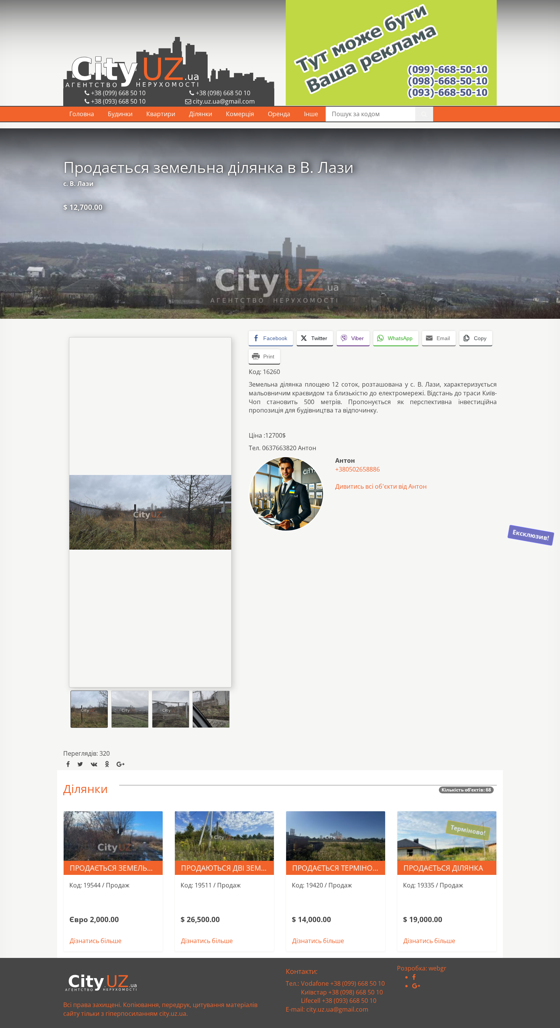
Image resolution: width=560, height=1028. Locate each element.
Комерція (240, 114)
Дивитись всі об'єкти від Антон (381, 486)
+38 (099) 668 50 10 (118, 93)
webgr (437, 968)
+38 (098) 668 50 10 (222, 93)
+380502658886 (357, 469)
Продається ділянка (443, 868)
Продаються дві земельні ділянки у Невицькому (227, 868)
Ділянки (200, 114)
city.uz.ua (172, 1013)
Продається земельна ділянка (116, 868)
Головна (81, 114)
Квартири (160, 114)
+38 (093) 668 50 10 (118, 101)
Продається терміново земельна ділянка (338, 868)
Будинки (120, 114)
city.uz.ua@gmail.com (224, 101)
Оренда (279, 114)
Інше (311, 114)
